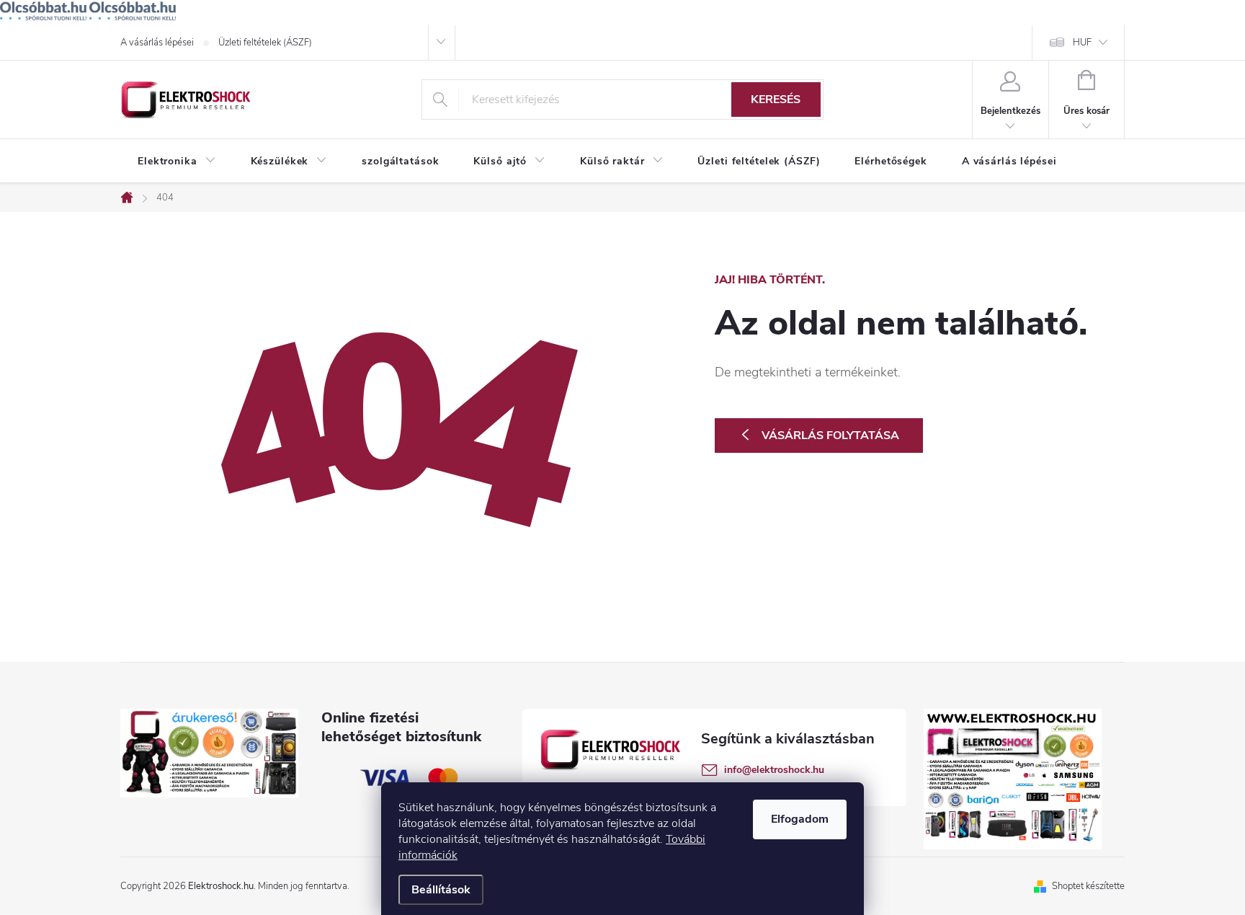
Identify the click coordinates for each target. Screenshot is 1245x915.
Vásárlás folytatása (830, 435)
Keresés (775, 99)
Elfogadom (800, 819)
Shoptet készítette (1088, 886)
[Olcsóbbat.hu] (43, 11)
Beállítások (440, 890)
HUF (1082, 42)
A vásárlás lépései (157, 42)
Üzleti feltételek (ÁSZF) (265, 42)
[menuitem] (176, 161)
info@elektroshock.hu (774, 770)
